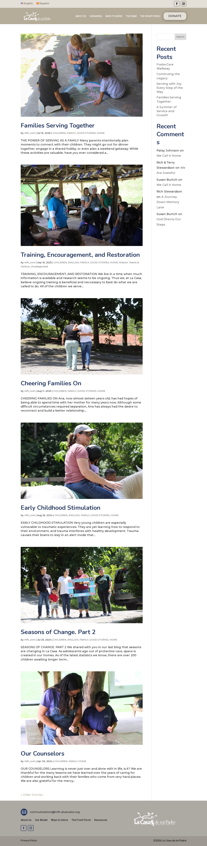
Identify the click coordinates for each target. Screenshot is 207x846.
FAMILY (71, 133)
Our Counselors (42, 753)
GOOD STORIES (86, 133)
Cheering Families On (51, 383)
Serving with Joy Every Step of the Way (170, 88)
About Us (26, 820)
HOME (101, 133)
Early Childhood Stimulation (60, 508)
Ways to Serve (59, 820)
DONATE (174, 16)
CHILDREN (59, 133)
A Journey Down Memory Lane (168, 202)
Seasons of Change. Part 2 (58, 632)
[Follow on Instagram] (183, 3)
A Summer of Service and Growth (167, 111)
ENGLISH (73, 262)
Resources (100, 820)
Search (180, 36)
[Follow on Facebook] (177, 3)
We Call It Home (169, 156)
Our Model (41, 820)
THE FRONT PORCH (150, 16)
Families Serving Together (58, 125)
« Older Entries (32, 795)
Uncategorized (39, 266)
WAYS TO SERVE (114, 16)
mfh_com (29, 133)
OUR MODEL (96, 16)
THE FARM (131, 16)
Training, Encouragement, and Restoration (80, 255)
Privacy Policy (29, 840)
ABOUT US (80, 16)
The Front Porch (81, 820)
